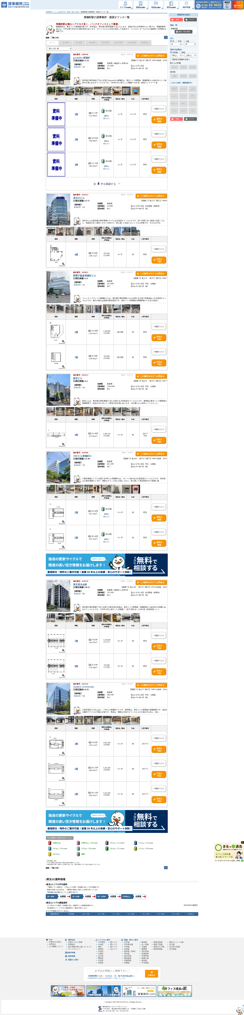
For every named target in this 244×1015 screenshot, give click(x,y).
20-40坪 (66, 43)
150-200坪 (132, 43)
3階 (76, 114)
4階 (76, 254)
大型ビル (174, 110)
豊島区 (100, 958)
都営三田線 (158, 944)
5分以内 (183, 67)
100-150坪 (119, 43)
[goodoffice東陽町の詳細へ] (58, 85)
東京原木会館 (80, 584)
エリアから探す (104, 940)
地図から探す (73, 960)
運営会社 (71, 940)
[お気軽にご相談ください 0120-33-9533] (208, 5)
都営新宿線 (158, 949)
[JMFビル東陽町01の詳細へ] (58, 483)
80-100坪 (105, 43)
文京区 (100, 960)
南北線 (144, 960)
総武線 (126, 949)
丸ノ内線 (145, 944)
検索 (177, 19)
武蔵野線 (127, 960)
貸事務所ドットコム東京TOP (55, 12)
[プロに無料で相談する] (107, 565)
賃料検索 (71, 956)
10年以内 (193, 76)
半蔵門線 (145, 956)
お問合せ (52, 944)
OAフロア (174, 96)
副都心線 (145, 958)
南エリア (113, 947)
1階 (76, 332)
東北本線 (127, 956)
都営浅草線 (158, 942)
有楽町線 (145, 954)
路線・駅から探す (73, 12)
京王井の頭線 (174, 947)
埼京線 (126, 954)
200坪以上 (145, 43)
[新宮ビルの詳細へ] (58, 405)
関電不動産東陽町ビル (84, 275)
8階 (76, 666)
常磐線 (126, 963)
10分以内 (193, 67)
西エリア (113, 944)
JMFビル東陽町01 (82, 456)
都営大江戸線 (159, 947)
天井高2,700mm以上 (192, 89)
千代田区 (101, 942)
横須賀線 (127, 958)
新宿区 (100, 949)
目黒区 (100, 963)
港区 (100, 947)
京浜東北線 (128, 944)
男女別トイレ (174, 103)
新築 (174, 76)
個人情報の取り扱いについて (79, 947)
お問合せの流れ (55, 942)
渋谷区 (100, 951)
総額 (183, 52)
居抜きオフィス (192, 96)
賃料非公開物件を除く (181, 59)
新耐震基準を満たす (174, 89)
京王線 (172, 944)
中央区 (100, 944)
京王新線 (172, 949)
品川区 (100, 956)
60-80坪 (92, 43)
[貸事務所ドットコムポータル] (139, 996)
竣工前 (183, 76)
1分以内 (174, 67)
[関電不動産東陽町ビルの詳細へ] (58, 303)
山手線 (126, 942)
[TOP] (15, 5)
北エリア (113, 949)
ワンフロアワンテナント (192, 103)
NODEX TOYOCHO (83, 687)
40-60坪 (79, 43)
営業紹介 (71, 944)
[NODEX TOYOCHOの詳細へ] (58, 714)
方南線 (144, 947)
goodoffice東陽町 (81, 58)
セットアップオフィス (183, 96)
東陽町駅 (77, 67)
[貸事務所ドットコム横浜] (68, 996)
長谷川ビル (79, 198)
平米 (180, 41)
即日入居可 (183, 89)
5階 (76, 512)
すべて (52, 43)
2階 (76, 435)
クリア (191, 19)
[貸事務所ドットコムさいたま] (103, 996)
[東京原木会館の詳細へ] (58, 611)
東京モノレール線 (176, 942)
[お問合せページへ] (151, 977)
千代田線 (145, 963)
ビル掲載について (56, 946)
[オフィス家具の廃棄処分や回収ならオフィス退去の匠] (175, 996)
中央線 (126, 947)
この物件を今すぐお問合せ (152, 56)
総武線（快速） (130, 951)
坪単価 (175, 52)
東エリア (113, 942)
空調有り (183, 103)
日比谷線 (145, 951)
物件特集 (71, 953)
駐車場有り (183, 110)
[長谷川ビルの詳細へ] (58, 225)
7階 (76, 357)
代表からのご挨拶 (75, 942)
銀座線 (144, 942)
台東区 (100, 954)
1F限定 (192, 110)
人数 (187, 41)
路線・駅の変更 (184, 32)
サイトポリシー (74, 949)
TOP (50, 940)
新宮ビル (77, 378)
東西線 (144, 949)
